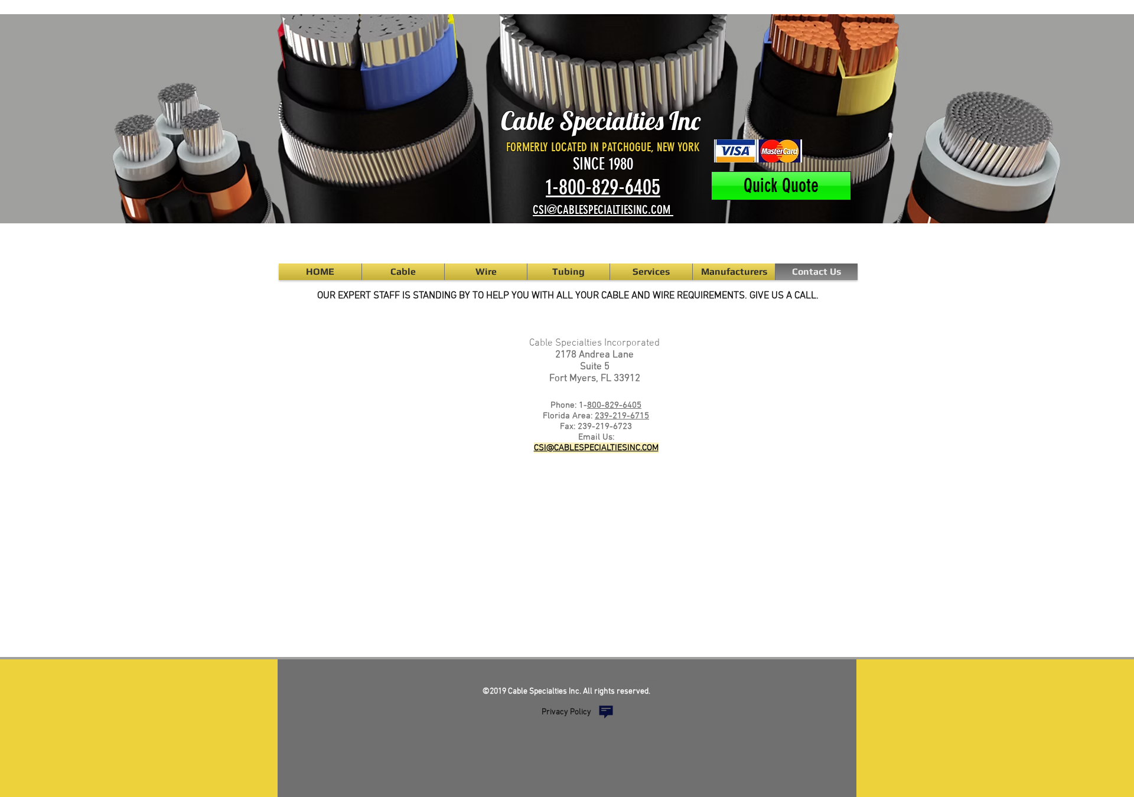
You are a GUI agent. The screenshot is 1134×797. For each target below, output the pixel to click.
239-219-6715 (622, 416)
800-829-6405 (614, 405)
